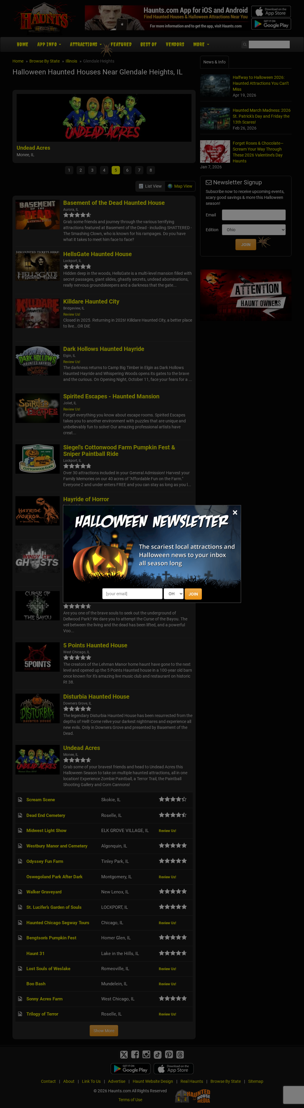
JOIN (193, 594)
